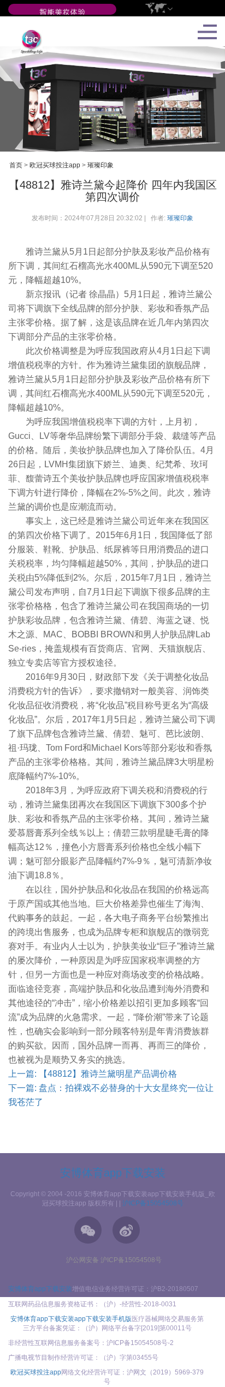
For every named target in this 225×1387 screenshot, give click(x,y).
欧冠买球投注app (54, 165)
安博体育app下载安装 (112, 1173)
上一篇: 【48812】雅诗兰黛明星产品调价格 (92, 1073)
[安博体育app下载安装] (62, 12)
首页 (15, 165)
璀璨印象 (100, 165)
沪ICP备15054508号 (152, 1203)
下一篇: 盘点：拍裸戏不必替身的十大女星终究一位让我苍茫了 (111, 1095)
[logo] (28, 41)
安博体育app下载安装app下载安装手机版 (71, 1319)
